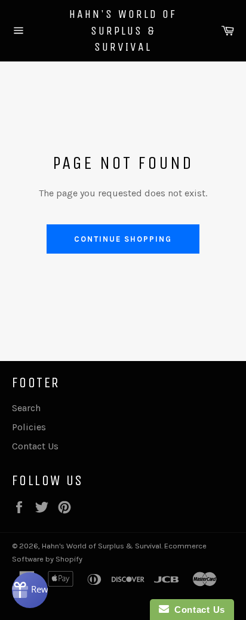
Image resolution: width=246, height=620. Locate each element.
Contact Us (35, 446)
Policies (29, 427)
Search (26, 408)
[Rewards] (30, 590)
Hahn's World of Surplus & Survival (123, 30)
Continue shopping (122, 239)
